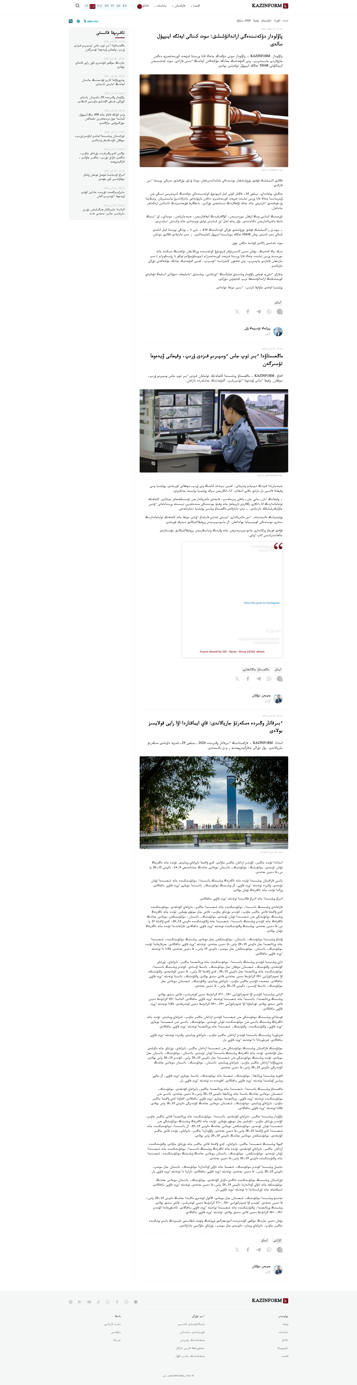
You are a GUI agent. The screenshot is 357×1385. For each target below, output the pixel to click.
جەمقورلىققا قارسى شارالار (190, 1349)
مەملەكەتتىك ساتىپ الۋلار (190, 1357)
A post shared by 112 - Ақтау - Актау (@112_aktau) (232, 651)
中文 (99, 6)
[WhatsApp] (269, 312)
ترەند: (285, 21)
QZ (118, 6)
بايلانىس (116, 1333)
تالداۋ (146, 6)
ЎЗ (86, 6)
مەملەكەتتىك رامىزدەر (192, 1341)
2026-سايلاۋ (244, 21)
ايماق (278, 303)
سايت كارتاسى (112, 1325)
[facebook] (117, 1302)
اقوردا (277, 21)
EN (107, 6)
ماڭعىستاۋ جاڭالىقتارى (256, 670)
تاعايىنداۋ (266, 21)
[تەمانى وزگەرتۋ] (137, 6)
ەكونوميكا (282, 1349)
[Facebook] (248, 312)
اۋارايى (277, 1241)
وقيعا (256, 21)
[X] (237, 312)
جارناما (117, 1341)
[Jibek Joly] (90, 21)
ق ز (92, 6)
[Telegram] (258, 312)
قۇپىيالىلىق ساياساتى (192, 1333)
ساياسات (283, 1333)
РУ (112, 6)
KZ (125, 6)
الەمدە (285, 1357)
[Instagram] (280, 312)
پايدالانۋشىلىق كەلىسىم (191, 1325)
